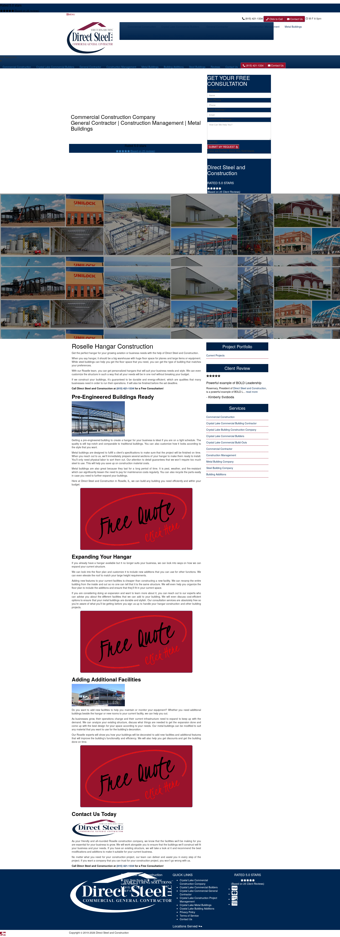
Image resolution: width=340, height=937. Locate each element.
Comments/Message (220, 119)
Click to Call (276, 19)
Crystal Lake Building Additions (197, 908)
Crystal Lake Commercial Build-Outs (226, 442)
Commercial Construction (142, 26)
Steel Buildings (161, 35)
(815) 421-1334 (254, 18)
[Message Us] (4, 933)
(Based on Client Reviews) (223, 192)
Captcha (212, 142)
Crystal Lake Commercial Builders (180, 26)
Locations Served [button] (185, 926)
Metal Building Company (220, 461)
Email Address (216, 109)
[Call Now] (1, 933)
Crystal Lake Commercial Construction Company (194, 881)
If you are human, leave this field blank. (231, 151)
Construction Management (264, 26)
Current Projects (215, 355)
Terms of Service (189, 915)
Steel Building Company (219, 468)
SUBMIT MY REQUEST (222, 147)
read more (252, 391)
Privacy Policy (187, 912)
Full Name (214, 90)
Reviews (179, 35)
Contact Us (296, 19)
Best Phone (215, 100)
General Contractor (217, 26)
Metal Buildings (293, 26)
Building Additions (138, 35)
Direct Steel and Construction (249, 388)
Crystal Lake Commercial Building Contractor (231, 423)
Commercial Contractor (219, 449)
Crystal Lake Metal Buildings (195, 905)
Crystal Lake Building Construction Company (231, 429)
